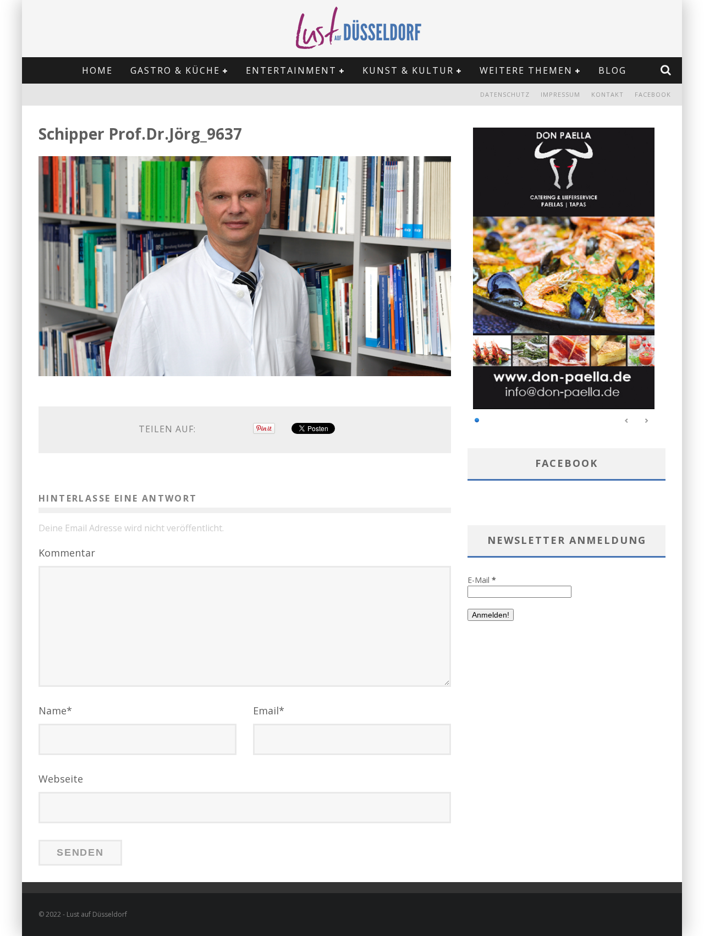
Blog (612, 70)
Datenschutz (505, 94)
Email (268, 710)
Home (97, 70)
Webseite (60, 778)
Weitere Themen (526, 70)
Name (55, 710)
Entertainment (291, 70)
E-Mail (482, 580)
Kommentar (66, 552)
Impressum (560, 94)
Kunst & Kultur (408, 70)
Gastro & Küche (175, 70)
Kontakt (607, 94)
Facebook (653, 94)
